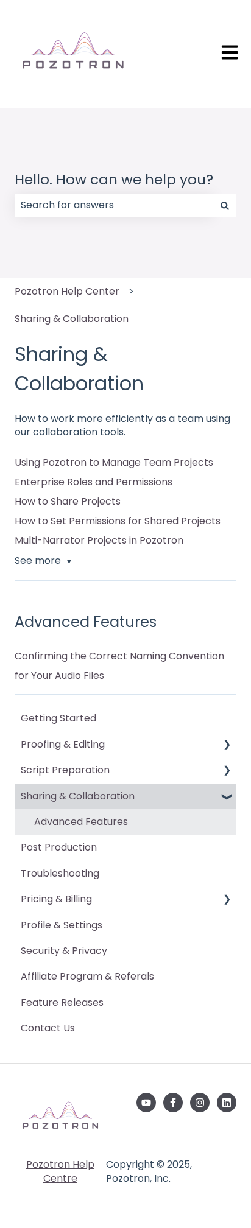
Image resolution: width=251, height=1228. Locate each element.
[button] (226, 745)
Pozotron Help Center (67, 291)
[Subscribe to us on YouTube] (146, 1102)
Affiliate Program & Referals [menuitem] (87, 976)
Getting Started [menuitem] (58, 718)
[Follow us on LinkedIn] (226, 1102)
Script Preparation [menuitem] (65, 770)
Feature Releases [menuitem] (62, 1002)
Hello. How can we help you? (114, 179)
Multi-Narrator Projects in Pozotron (99, 540)
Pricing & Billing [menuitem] (56, 899)
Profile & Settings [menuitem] (61, 925)
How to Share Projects (68, 501)
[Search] (224, 205)
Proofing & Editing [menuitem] (63, 744)
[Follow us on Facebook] (173, 1102)
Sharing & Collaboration (72, 319)
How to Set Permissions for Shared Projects (118, 521)
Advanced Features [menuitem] (81, 822)
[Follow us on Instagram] (200, 1102)
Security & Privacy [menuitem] (64, 951)
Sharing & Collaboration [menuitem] (78, 796)
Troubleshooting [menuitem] (60, 873)
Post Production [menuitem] (59, 847)
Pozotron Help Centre (60, 1171)
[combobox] (114, 205)
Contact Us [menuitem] (48, 1028)
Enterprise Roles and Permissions (93, 482)
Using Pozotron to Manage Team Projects (114, 462)
